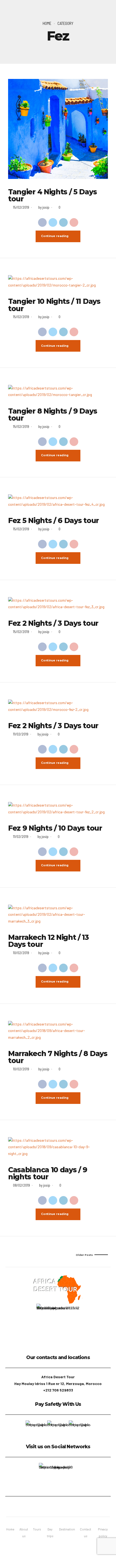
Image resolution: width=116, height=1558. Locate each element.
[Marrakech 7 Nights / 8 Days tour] (58, 1031)
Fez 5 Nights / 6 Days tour (53, 520)
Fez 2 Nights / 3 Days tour (53, 623)
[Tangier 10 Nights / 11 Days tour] (58, 281)
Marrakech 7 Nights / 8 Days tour (57, 1057)
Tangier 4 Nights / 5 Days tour (52, 195)
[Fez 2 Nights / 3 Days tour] (58, 603)
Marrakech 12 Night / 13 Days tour (48, 941)
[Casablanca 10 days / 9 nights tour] (58, 1147)
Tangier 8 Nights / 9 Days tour (52, 414)
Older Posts (84, 1254)
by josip (43, 207)
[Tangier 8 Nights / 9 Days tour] (58, 391)
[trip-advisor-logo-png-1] (55, 1477)
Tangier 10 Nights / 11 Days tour (54, 305)
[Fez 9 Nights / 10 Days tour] (58, 808)
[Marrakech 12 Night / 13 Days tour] (58, 915)
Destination (67, 1529)
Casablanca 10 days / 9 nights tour (47, 1173)
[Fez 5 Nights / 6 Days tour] (58, 501)
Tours (37, 1529)
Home (47, 23)
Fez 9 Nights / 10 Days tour (55, 828)
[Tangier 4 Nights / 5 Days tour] (58, 129)
